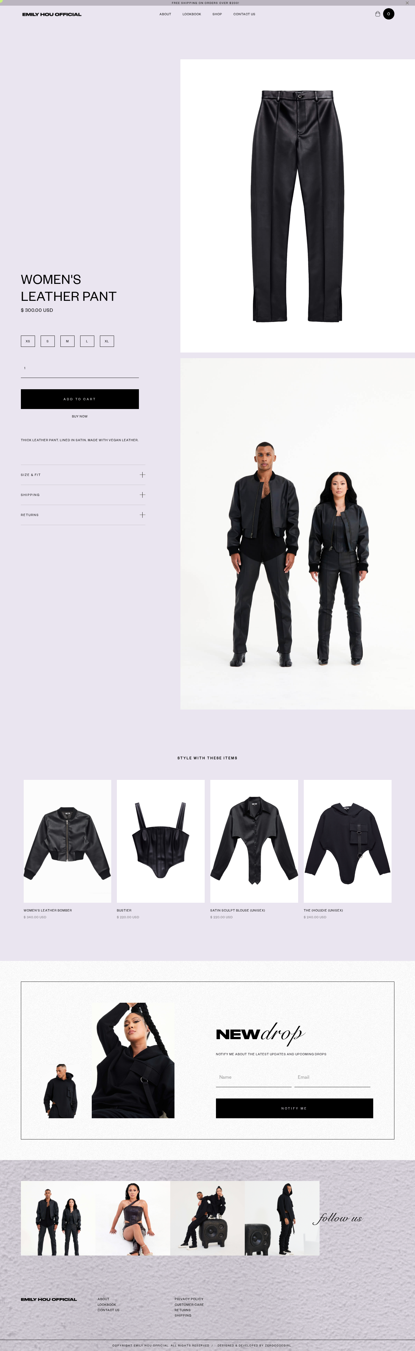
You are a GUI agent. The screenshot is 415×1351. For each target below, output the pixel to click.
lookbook (192, 36)
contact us (109, 1310)
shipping (183, 1315)
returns (183, 1310)
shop (217, 36)
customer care (189, 1305)
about (165, 36)
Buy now (80, 416)
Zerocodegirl (278, 1345)
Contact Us (244, 36)
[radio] (28, 341)
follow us (344, 1217)
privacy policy (189, 1299)
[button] (388, 13)
